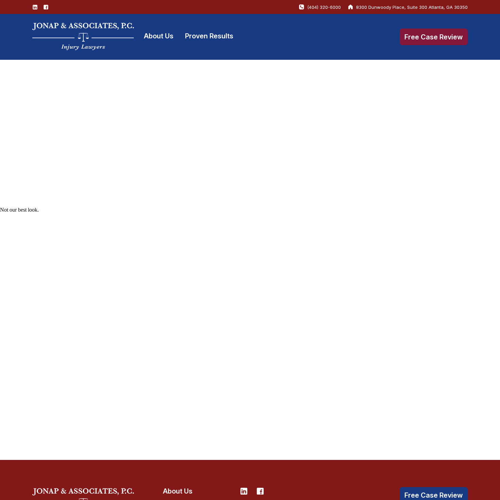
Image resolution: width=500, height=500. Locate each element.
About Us (158, 36)
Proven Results (209, 36)
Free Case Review (433, 37)
